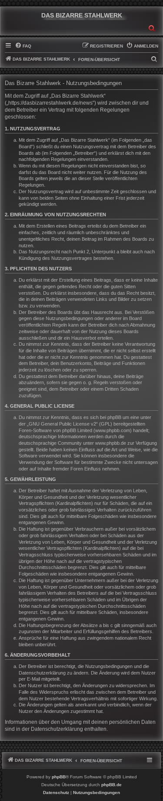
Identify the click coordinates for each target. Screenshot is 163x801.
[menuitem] (23, 46)
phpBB (59, 776)
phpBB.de (111, 784)
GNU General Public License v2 (62, 423)
